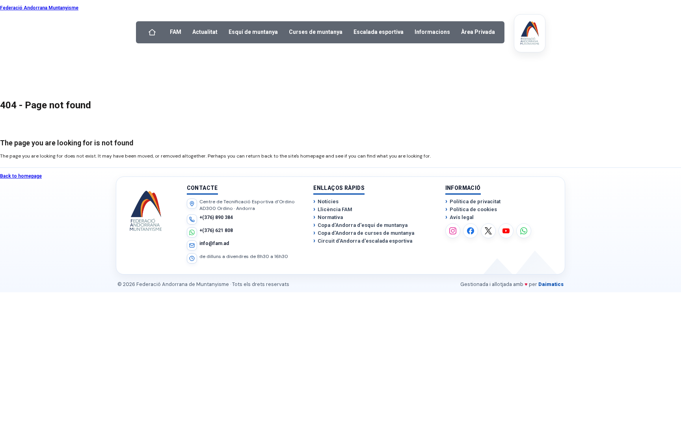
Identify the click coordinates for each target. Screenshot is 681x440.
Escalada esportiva (379, 32)
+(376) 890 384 (216, 217)
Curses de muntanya (315, 32)
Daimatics (551, 284)
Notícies (328, 201)
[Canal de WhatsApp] (523, 230)
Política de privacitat (475, 201)
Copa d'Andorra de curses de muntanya (366, 233)
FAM (175, 32)
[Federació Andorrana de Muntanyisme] (529, 33)
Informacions (432, 32)
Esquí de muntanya (253, 32)
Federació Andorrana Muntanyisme (39, 8)
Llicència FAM (335, 209)
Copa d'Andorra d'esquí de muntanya (362, 225)
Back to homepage (21, 176)
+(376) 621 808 (216, 230)
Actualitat (205, 32)
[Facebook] (470, 230)
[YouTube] (506, 230)
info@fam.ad (214, 243)
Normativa (330, 217)
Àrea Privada (478, 32)
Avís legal (462, 217)
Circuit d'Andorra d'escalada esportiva (365, 241)
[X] (488, 230)
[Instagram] (452, 230)
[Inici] (152, 32)
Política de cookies (473, 209)
